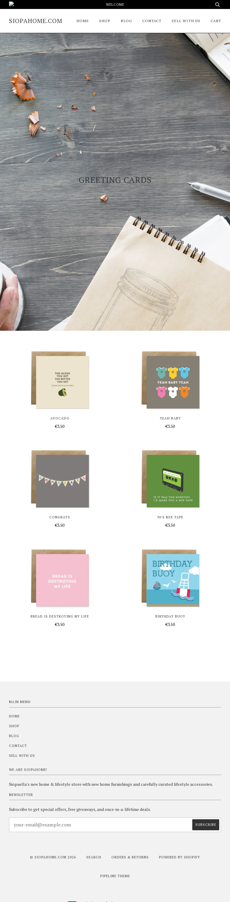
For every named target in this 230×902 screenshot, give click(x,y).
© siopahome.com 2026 (53, 857)
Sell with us (186, 20)
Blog (126, 20)
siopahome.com (35, 21)
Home (82, 20)
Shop (105, 20)
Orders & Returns (130, 857)
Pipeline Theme (115, 876)
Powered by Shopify (179, 857)
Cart (216, 20)
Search (93, 857)
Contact (151, 20)
